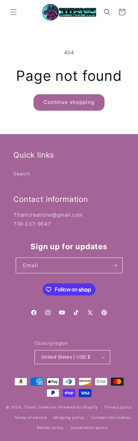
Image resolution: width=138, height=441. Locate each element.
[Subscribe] (115, 265)
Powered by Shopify (78, 407)
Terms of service (30, 417)
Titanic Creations (40, 407)
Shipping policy (69, 417)
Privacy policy (118, 407)
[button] (13, 12)
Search (21, 173)
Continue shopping (69, 102)
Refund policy (50, 427)
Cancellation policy (89, 427)
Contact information (110, 417)
